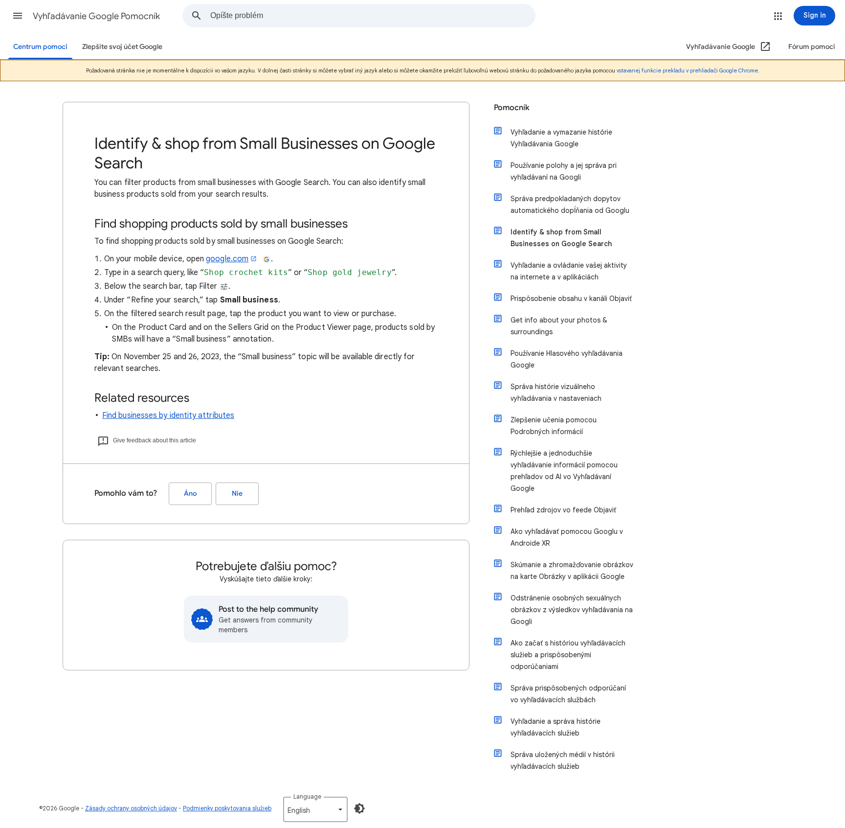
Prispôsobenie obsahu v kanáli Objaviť (571, 298)
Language (307, 796)
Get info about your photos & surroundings (559, 326)
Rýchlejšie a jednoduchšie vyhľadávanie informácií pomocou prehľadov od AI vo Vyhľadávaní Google (564, 471)
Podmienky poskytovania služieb (227, 808)
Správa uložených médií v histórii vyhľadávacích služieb (563, 760)
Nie (237, 493)
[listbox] (315, 809)
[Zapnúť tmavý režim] (359, 808)
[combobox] (372, 15)
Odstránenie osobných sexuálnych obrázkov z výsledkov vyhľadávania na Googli (572, 610)
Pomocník (512, 108)
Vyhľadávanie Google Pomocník (96, 16)
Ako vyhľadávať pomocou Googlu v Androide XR (567, 537)
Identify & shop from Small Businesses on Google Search (561, 238)
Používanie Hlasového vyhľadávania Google (567, 359)
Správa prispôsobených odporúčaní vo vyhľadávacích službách (568, 694)
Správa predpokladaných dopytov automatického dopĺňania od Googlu (570, 204)
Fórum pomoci (811, 47)
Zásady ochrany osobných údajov (131, 808)
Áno (190, 493)
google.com (227, 259)
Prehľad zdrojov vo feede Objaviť (563, 510)
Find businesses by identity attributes (168, 415)
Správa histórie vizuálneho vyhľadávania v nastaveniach (556, 392)
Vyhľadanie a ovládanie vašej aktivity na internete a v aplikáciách (569, 271)
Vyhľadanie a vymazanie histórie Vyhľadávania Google (561, 138)
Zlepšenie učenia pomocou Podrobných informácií (554, 425)
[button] (17, 15)
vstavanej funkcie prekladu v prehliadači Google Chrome (687, 70)
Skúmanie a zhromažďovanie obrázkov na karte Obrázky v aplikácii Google (572, 570)
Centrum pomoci (40, 47)
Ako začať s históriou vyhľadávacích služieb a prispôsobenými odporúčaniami (568, 655)
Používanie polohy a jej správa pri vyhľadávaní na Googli (564, 171)
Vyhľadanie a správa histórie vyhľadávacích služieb (555, 727)
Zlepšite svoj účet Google (122, 47)
